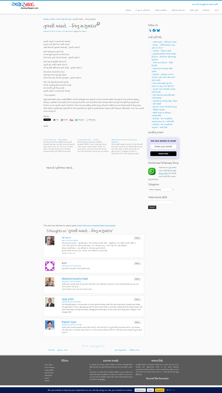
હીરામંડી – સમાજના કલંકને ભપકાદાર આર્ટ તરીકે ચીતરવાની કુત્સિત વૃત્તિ (163, 77)
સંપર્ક (217, 10)
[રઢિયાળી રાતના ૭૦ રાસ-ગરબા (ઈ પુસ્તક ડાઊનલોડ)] (128, 147)
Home (128, 10)
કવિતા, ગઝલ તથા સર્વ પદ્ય (60, 19)
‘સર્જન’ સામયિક (161, 10)
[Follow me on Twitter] (60, 4)
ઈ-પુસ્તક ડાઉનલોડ (143, 10)
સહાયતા (47, 378)
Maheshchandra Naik (75, 278)
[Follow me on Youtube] (64, 4)
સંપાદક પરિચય (48, 365)
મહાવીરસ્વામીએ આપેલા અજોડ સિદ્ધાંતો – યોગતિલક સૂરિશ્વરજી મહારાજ (164, 57)
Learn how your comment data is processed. (96, 225)
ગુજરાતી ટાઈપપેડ (49, 373)
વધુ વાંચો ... (103, 379)
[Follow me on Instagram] (63, 4)
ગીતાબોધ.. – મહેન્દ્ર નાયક (57, 350)
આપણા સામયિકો (49, 370)
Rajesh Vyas (69, 322)
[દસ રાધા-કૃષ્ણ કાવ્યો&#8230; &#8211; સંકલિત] (94, 145)
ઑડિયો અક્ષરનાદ (178, 10)
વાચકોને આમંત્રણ (49, 367)
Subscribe (163, 154)
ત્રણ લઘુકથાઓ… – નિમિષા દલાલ (128, 350)
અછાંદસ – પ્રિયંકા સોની (162, 51)
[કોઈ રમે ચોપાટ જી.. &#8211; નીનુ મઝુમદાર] (60, 145)
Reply (137, 238)
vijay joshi (68, 299)
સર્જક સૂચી (194, 10)
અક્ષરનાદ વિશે (48, 375)
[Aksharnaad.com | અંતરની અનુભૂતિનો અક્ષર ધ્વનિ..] (25, 5)
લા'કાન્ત (66, 237)
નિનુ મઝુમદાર (82, 31)
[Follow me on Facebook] (61, 4)
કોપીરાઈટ (206, 10)
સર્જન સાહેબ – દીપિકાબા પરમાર (165, 42)
